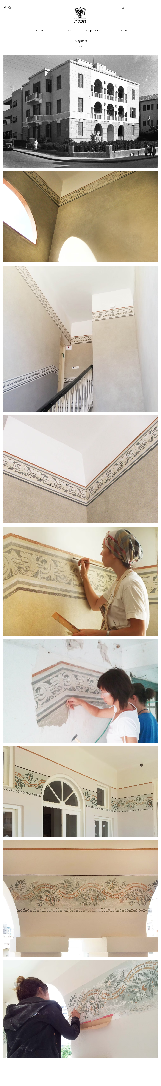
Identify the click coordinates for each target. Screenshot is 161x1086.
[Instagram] (9, 7)
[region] (80, 58)
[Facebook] (4, 7)
